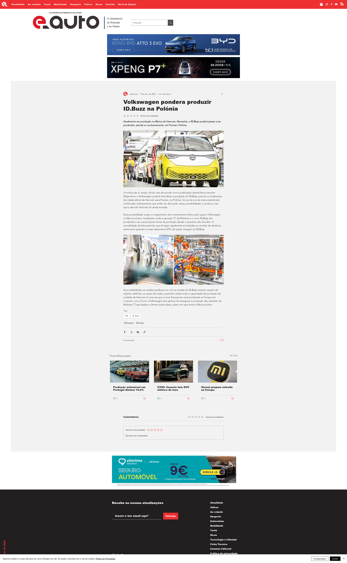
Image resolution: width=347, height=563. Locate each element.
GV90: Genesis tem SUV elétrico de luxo (173, 388)
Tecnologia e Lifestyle (221, 539)
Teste (213, 530)
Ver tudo (233, 355)
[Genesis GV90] (173, 372)
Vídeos (214, 507)
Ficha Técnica (218, 544)
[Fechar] (343, 558)
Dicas (213, 535)
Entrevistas (217, 521)
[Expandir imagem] (148, 260)
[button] (321, 4)
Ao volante (216, 512)
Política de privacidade (221, 553)
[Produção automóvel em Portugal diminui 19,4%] (129, 372)
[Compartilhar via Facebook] (124, 332)
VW (126, 316)
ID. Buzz (136, 316)
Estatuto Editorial (220, 549)
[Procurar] (170, 23)
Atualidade (216, 503)
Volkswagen (129, 322)
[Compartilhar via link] (144, 332)
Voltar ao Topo (4, 549)
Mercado (140, 322)
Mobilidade (216, 526)
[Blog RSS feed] (341, 4)
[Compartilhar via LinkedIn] (138, 332)
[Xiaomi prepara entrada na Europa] (217, 372)
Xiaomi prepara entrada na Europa (217, 388)
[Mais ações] (222, 94)
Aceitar (335, 558)
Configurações (320, 558)
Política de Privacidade (105, 558)
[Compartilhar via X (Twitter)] (131, 332)
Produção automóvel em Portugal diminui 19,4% (129, 388)
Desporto (215, 516)
